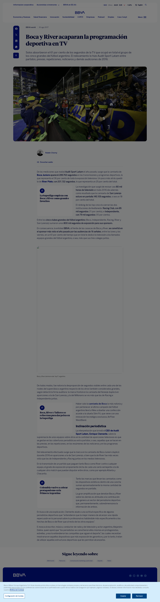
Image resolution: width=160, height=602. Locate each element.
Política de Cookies (16, 590)
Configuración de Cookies (14, 596)
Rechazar (139, 596)
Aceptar (123, 596)
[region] (80, 592)
